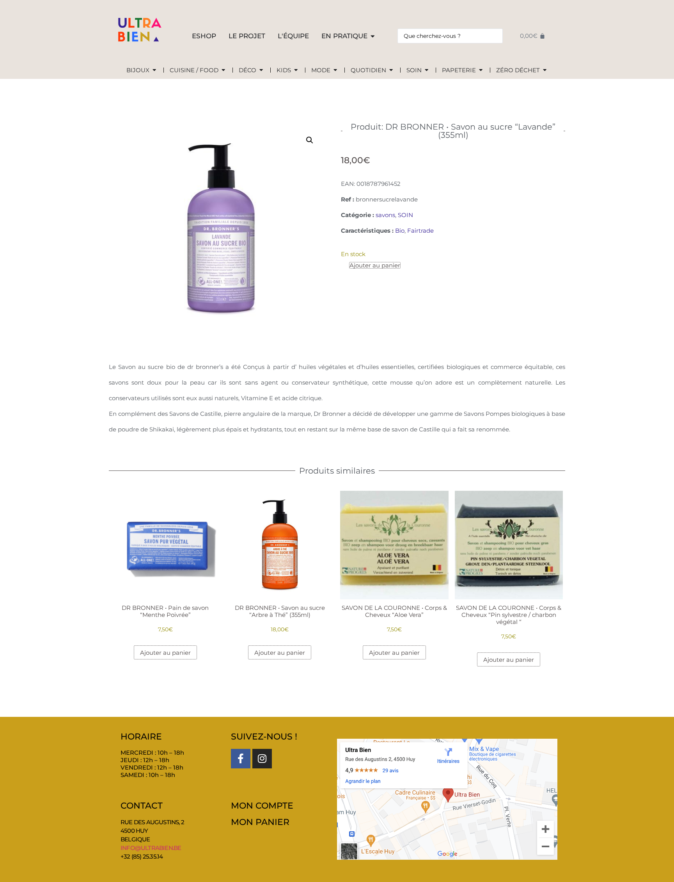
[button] (310, 140)
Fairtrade (420, 230)
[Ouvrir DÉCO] (261, 70)
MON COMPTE (262, 805)
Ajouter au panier (374, 265)
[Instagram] (262, 758)
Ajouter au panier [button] (165, 652)
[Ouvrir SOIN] (426, 70)
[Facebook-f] (240, 758)
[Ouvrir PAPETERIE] (481, 70)
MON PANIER (260, 822)
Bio (399, 230)
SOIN (405, 215)
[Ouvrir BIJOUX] (154, 70)
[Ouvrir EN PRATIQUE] (372, 36)
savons (385, 215)
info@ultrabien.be (151, 848)
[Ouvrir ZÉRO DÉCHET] (545, 70)
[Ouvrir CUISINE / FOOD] (223, 70)
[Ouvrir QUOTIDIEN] (391, 70)
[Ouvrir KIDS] (296, 70)
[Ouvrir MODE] (335, 70)
